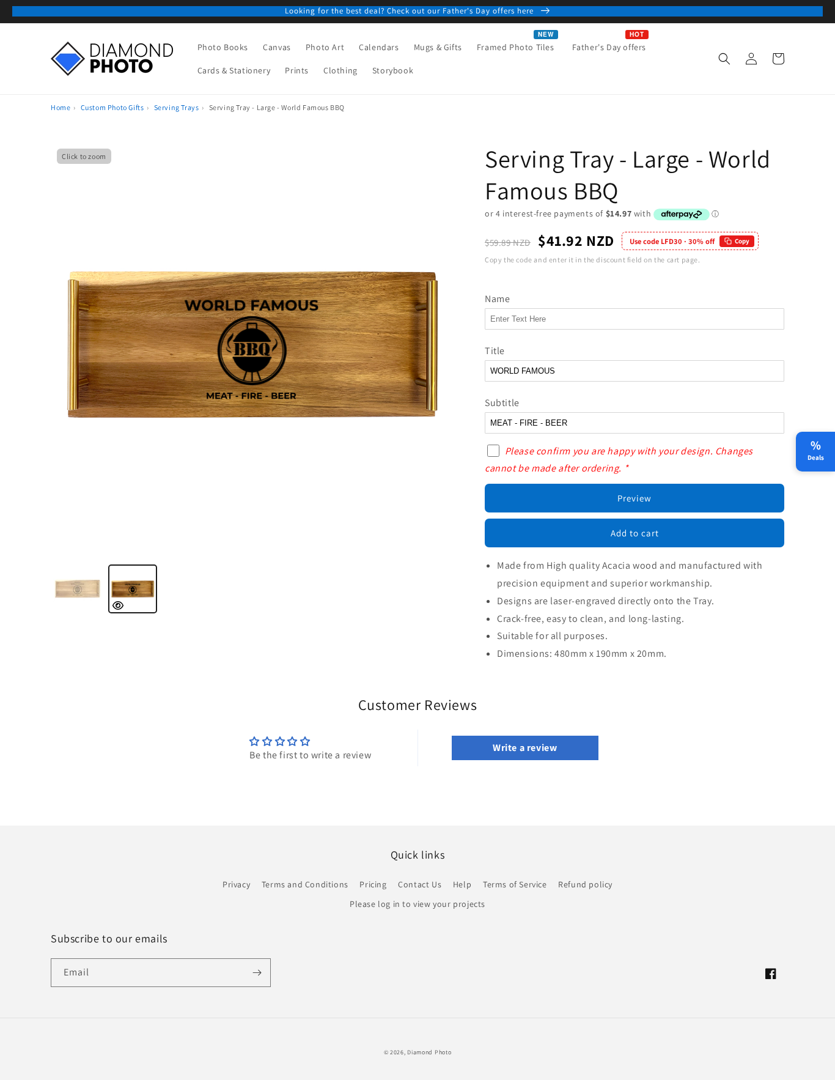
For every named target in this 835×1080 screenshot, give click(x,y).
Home (60, 107)
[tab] (77, 588)
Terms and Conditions (305, 884)
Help (462, 884)
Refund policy (585, 884)
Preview (634, 498)
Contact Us (419, 884)
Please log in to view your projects (417, 903)
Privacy (236, 884)
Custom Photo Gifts (112, 107)
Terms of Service (515, 884)
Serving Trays (176, 107)
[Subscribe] (256, 972)
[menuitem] (223, 47)
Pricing (372, 884)
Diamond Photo (429, 1052)
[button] (724, 58)
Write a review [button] (525, 747)
